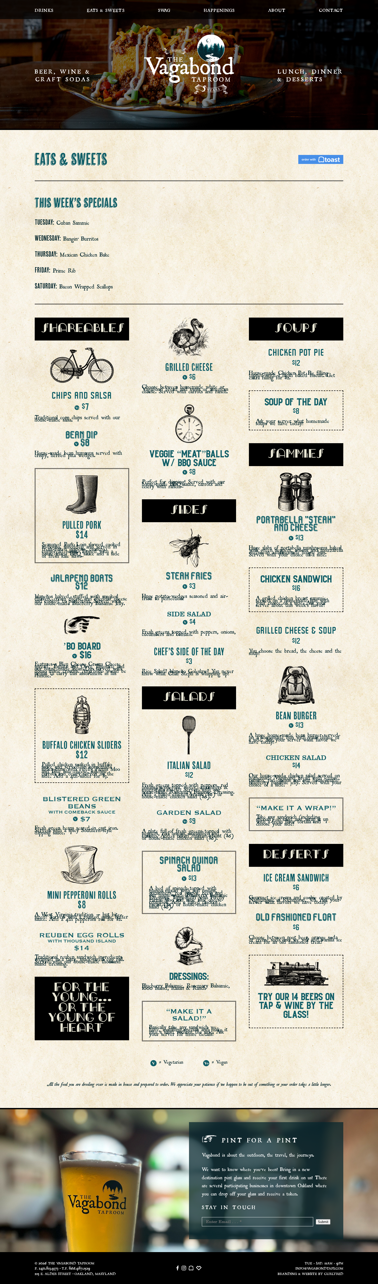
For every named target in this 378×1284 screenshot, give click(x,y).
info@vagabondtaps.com (319, 1268)
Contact (331, 9)
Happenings (219, 9)
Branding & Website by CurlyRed (310, 1273)
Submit (323, 1222)
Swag (164, 9)
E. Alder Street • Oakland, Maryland (75, 1273)
